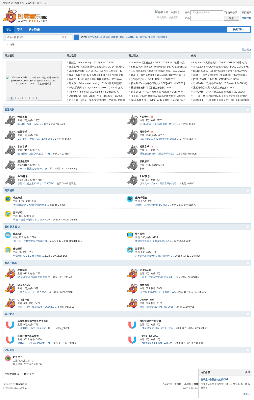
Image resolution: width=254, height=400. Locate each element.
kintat (74, 343)
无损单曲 (22, 116)
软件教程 (140, 233)
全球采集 (198, 343)
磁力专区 (9, 313)
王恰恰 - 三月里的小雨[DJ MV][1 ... (153, 204)
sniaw (196, 255)
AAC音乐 (145, 176)
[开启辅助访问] (246, 3)
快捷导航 (237, 29)
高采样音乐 (11, 262)
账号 (187, 12)
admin (73, 219)
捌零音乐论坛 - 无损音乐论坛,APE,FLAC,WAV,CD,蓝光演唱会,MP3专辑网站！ (4, 44)
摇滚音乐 (144, 146)
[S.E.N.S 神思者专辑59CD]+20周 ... (36, 168)
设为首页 (8, 2)
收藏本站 (19, 2)
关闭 (247, 372)
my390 (190, 183)
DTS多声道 (23, 299)
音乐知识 (17, 233)
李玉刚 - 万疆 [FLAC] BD (30, 124)
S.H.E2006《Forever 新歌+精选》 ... (159, 124)
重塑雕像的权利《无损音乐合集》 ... (159, 153)
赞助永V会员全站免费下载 (214, 379)
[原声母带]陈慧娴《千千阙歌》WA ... (159, 292)
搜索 (64, 37)
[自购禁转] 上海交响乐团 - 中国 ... (34, 153)
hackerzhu (193, 277)
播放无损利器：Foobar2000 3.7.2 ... (154, 241)
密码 (187, 18)
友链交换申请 (12, 374)
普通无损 (9, 109)
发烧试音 (22, 270)
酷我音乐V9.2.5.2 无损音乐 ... (28, 255)
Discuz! (20, 384)
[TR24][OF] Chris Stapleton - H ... (34, 328)
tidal (122, 37)
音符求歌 (17, 212)
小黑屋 (187, 384)
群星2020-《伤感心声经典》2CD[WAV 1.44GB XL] (158, 83)
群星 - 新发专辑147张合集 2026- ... (158, 306)
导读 (20, 29)
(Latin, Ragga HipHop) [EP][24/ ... (157, 328)
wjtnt (188, 241)
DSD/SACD (23, 284)
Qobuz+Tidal (147, 299)
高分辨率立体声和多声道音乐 (32, 321)
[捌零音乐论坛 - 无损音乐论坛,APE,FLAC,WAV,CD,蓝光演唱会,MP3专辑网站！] (25, 15)
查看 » (246, 394)
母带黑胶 (144, 284)
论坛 (8, 29)
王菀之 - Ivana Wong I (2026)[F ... (157, 277)
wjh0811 (69, 306)
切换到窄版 (249, 4)
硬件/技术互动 (12, 226)
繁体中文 (42, 2)
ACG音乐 (22, 176)
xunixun (192, 153)
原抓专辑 (105, 37)
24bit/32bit (145, 270)
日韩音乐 (144, 131)
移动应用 (17, 248)
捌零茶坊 (140, 248)
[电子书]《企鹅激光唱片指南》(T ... (31, 241)
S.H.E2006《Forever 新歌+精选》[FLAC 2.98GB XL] (159, 66)
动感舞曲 (17, 197)
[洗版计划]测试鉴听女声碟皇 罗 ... (35, 277)
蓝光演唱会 (141, 197)
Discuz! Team (21, 388)
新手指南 (34, 29)
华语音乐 (144, 116)
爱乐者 (68, 277)
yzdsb (69, 292)
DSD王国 (31, 2)
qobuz (114, 37)
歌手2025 (93, 37)
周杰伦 (143, 37)
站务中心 (17, 357)
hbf (63, 204)
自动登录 (232, 12)
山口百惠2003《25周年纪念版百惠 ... (159, 138)
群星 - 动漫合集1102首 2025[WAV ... (36, 183)
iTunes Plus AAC (149, 335)
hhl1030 (60, 124)
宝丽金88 (162, 37)
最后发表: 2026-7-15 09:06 (27, 364)
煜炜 (67, 153)
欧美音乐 (22, 131)
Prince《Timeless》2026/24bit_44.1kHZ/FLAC (94, 91)
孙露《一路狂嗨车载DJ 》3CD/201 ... (37, 306)
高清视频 (9, 190)
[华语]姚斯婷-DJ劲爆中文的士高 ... (31, 204)
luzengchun (201, 328)
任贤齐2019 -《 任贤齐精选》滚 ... (35, 292)
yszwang (72, 168)
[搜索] (76, 37)
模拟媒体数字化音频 (150, 321)
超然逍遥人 (190, 204)
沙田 (191, 306)
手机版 (178, 384)
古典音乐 (22, 146)
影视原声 (144, 161)
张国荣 (151, 37)
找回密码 (246, 12)
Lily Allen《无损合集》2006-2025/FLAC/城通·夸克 (158, 62)
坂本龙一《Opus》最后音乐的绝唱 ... (159, 183)
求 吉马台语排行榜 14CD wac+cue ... (32, 219)
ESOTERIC (132, 37)
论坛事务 (9, 350)
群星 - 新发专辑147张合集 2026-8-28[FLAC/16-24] (96, 75)
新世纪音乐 (23, 161)
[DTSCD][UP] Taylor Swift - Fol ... (34, 343)
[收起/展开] (247, 109)
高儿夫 (192, 124)
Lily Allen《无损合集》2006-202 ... (35, 138)
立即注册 (246, 18)
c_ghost (64, 328)
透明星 (72, 183)
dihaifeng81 (75, 241)
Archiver (167, 384)
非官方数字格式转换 (28, 335)
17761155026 (198, 292)
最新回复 (246, 49)
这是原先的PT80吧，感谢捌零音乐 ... (154, 255)
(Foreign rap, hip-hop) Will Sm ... (157, 343)
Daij (65, 255)
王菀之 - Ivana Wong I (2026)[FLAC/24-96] (91, 62)
